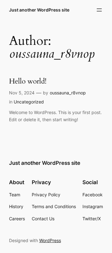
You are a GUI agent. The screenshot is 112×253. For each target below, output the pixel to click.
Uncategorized (29, 101)
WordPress (50, 240)
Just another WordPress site (39, 9)
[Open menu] (99, 10)
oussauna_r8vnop (68, 92)
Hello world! (27, 81)
